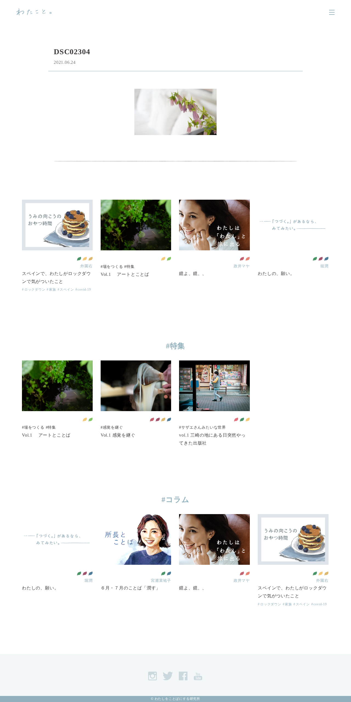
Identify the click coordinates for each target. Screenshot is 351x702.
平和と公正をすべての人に (326, 259)
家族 (52, 289)
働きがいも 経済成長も (320, 259)
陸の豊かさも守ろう (169, 259)
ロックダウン (35, 289)
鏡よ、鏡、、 (193, 273)
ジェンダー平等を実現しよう (247, 259)
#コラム (175, 499)
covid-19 (84, 289)
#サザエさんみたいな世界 (202, 427)
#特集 (129, 266)
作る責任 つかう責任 (90, 259)
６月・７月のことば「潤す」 (130, 588)
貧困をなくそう (236, 419)
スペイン (67, 289)
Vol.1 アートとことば (125, 274)
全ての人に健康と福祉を (79, 259)
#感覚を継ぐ (112, 427)
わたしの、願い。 (276, 273)
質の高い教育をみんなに (242, 259)
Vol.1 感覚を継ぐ (118, 435)
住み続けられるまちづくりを (85, 259)
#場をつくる (112, 266)
